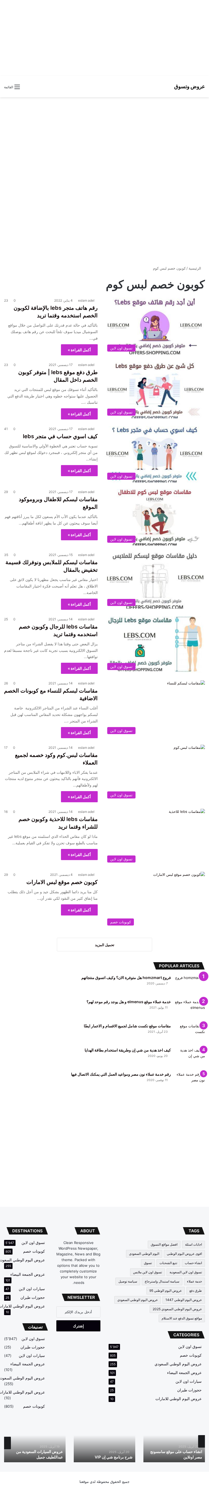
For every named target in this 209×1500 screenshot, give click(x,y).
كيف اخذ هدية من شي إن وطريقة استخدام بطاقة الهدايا (128, 1050)
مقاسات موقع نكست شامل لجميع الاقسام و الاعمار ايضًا (127, 1026)
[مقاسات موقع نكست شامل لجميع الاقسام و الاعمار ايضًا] (190, 1033)
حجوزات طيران (189, 1390)
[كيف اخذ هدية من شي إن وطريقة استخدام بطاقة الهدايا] (190, 1057)
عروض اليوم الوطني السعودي (137, 1300)
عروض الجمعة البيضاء (184, 1372)
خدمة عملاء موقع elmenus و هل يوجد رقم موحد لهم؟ (129, 1001)
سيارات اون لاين (189, 1381)
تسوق (148, 1263)
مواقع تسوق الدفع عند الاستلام (182, 1318)
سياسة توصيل (127, 1281)
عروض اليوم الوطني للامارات (178, 1399)
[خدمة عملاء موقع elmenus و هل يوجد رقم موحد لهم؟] (190, 1009)
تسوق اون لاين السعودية (186, 1272)
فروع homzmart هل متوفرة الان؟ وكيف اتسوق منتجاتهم (126, 977)
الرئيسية (195, 268)
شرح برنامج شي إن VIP (114, 1457)
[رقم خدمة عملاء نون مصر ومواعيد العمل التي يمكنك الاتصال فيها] (190, 1082)
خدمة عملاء (194, 1281)
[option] (174, 1441)
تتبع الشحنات (168, 1263)
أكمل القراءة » (79, 350)
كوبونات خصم (191, 1355)
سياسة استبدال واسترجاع (162, 1281)
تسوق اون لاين (190, 1346)
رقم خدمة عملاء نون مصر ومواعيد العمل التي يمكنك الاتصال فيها (121, 1074)
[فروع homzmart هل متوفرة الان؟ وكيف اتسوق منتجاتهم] (190, 985)
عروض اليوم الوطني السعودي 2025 (177, 1309)
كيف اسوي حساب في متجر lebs (60, 436)
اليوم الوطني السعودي (144, 1254)
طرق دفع (195, 1291)
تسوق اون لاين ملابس (147, 1272)
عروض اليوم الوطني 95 (165, 1291)
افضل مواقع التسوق (164, 1244)
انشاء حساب (193, 1263)
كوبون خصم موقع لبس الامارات (62, 882)
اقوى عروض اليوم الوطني (184, 1254)
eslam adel (86, 300)
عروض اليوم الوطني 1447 (183, 1300)
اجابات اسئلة (193, 1244)
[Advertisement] (104, 38)
